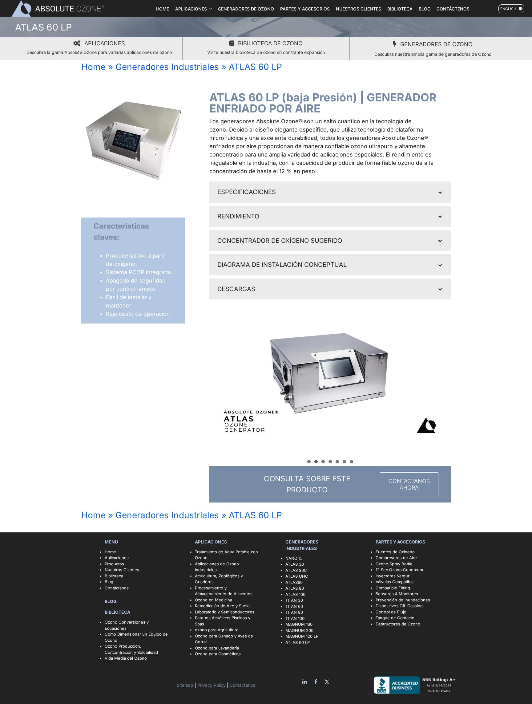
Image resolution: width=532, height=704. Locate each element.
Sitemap (186, 685)
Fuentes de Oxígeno (395, 551)
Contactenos (241, 685)
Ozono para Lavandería (217, 647)
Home (93, 67)
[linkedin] (304, 681)
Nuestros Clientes (122, 569)
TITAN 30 (294, 600)
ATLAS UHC (296, 576)
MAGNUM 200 (299, 630)
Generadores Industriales (167, 67)
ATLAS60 (294, 582)
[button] (330, 192)
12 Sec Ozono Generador (400, 569)
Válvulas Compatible (395, 581)
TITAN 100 (294, 618)
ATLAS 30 (294, 564)
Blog (109, 581)
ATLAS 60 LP (297, 642)
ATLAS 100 (295, 594)
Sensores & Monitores (397, 593)
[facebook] (315, 681)
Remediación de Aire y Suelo (222, 605)
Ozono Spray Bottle (395, 563)
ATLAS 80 (294, 588)
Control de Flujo (391, 611)
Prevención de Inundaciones (403, 599)
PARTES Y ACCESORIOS (401, 541)
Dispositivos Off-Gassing (399, 605)
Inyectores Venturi (393, 575)
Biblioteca (114, 575)
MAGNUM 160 (298, 624)
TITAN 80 (294, 612)
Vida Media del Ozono (126, 658)
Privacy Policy (212, 685)
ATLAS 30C (296, 570)
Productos (114, 563)
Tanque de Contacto (395, 617)
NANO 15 (294, 558)
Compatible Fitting (393, 587)
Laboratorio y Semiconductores (224, 611)
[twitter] (326, 681)
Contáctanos (117, 587)
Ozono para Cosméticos (218, 653)
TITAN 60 (294, 606)
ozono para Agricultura (216, 629)
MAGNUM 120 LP (301, 636)
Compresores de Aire (396, 557)
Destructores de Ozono (398, 623)
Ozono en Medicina (213, 599)
